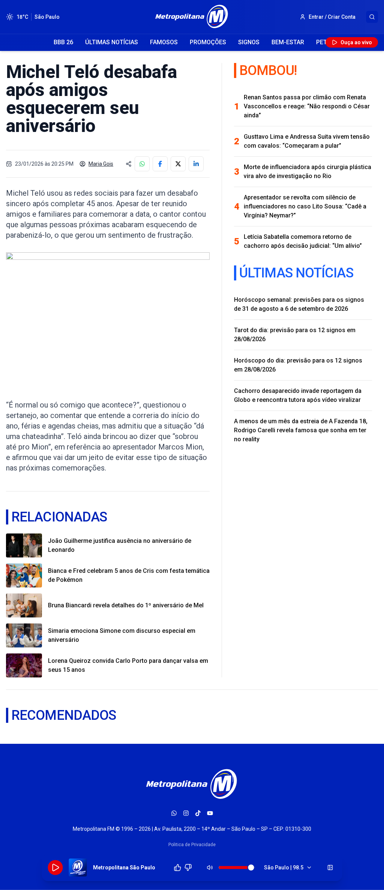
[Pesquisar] (372, 17)
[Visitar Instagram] (186, 813)
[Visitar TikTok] (198, 813)
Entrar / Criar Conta (332, 17)
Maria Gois (100, 164)
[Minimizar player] (330, 868)
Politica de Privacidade (192, 844)
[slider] (251, 867)
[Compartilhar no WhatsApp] (142, 163)
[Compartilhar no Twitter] (178, 163)
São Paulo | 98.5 (283, 868)
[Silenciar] (210, 868)
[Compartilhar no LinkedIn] (196, 163)
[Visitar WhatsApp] (174, 813)
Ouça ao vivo (356, 42)
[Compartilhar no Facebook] (160, 163)
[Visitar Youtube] (210, 813)
